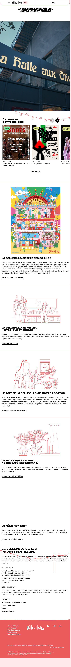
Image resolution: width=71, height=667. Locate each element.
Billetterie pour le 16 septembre (12, 278)
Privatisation (12, 628)
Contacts (5, 608)
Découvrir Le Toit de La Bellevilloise (14, 410)
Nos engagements (14, 634)
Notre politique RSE (9, 611)
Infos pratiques (13, 626)
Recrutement (12, 632)
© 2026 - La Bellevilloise (14, 645)
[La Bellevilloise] (17, 2)
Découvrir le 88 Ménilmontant (12, 539)
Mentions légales (13, 630)
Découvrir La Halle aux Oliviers (12, 476)
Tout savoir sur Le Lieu (10, 343)
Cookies (50, 645)
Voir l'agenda (35, 172)
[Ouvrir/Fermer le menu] (9, 2)
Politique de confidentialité (39, 645)
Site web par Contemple (57, 647)
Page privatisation (8, 605)
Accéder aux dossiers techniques (14, 602)
